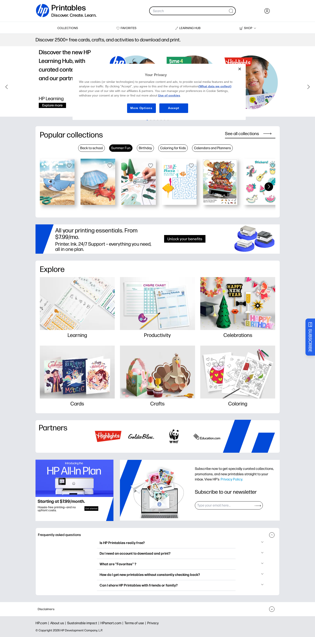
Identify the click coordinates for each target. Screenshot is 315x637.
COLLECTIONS (67, 28)
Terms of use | (135, 623)
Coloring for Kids (173, 148)
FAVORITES (128, 28)
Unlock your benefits (184, 239)
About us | (58, 623)
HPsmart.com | (112, 623)
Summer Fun (121, 148)
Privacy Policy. (232, 479)
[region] (159, 92)
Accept (173, 108)
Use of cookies (169, 95)
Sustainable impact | (83, 623)
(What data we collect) (215, 86)
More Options (141, 108)
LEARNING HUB (189, 28)
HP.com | (43, 623)
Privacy (153, 623)
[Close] (239, 69)
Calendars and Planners (212, 148)
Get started (91, 508)
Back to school (91, 148)
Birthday (145, 148)
